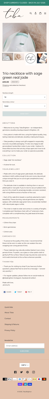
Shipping (6, 85)
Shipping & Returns (12, 324)
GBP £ (23, 365)
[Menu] (45, 13)
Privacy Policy (10, 330)
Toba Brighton (27, 391)
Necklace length (8, 93)
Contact (8, 318)
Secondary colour (8, 102)
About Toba (9, 313)
